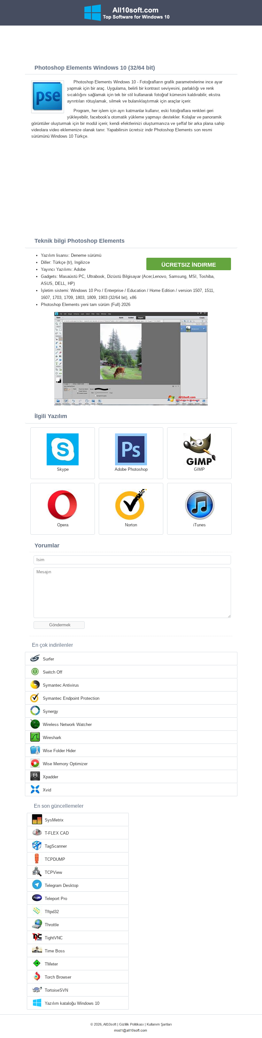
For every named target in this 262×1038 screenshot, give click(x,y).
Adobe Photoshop (131, 469)
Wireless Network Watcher (67, 724)
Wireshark (52, 737)
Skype (63, 469)
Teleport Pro (56, 898)
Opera (62, 525)
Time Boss (55, 951)
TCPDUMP (55, 859)
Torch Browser (58, 977)
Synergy (50, 711)
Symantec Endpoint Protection (71, 698)
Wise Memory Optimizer (65, 763)
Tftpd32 (52, 911)
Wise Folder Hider (59, 750)
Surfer (48, 659)
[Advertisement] (131, 43)
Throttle (52, 924)
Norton (131, 525)
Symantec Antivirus (61, 685)
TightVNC (54, 937)
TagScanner (56, 846)
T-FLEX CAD (57, 833)
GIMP (199, 469)
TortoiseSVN (56, 990)
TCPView (53, 872)
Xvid (47, 790)
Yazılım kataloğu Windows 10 (72, 1003)
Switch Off (52, 672)
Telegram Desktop (61, 885)
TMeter (51, 964)
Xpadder (50, 777)
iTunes (199, 525)
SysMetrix (54, 820)
